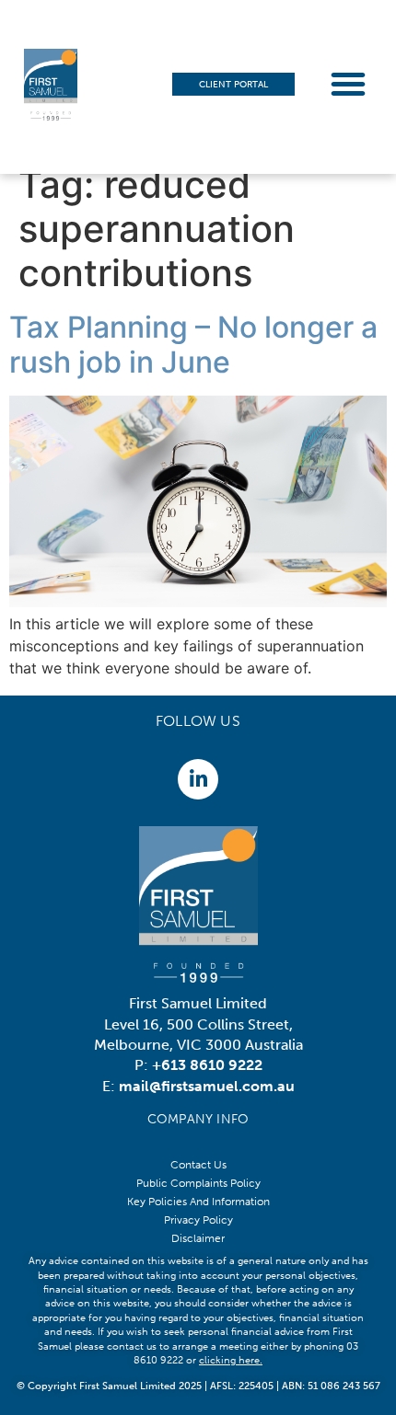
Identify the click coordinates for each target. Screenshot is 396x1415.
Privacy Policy (198, 1220)
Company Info (198, 1119)
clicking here (229, 1360)
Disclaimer (198, 1238)
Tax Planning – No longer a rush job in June (193, 344)
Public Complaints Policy (198, 1183)
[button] (348, 83)
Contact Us (198, 1164)
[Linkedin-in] (198, 779)
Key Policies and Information (198, 1201)
